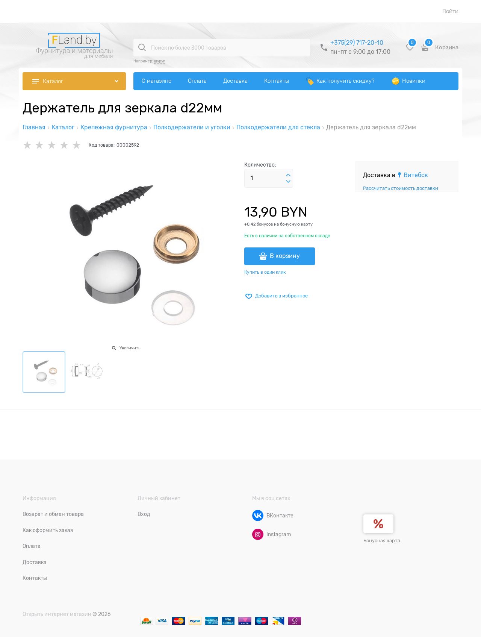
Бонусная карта (381, 540)
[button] (288, 175)
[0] (410, 50)
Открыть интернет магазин (57, 614)
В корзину (285, 256)
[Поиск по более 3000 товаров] (142, 47)
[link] (412, 175)
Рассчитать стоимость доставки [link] (400, 188)
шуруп (159, 61)
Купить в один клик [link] (265, 272)
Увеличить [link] (129, 348)
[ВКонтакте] (257, 515)
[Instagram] (257, 534)
